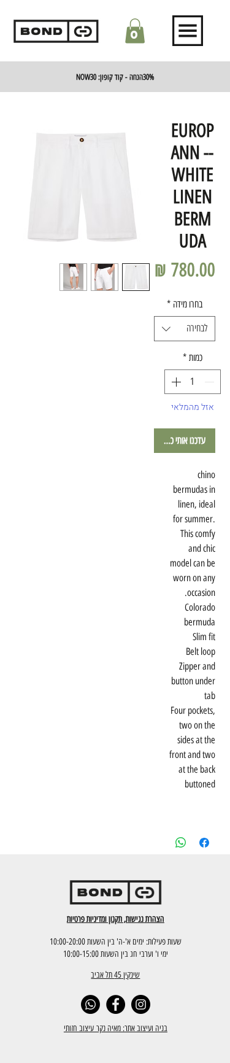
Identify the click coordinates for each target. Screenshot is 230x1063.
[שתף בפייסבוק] (204, 842)
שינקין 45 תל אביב (115, 974)
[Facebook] (115, 1004)
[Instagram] (140, 1004)
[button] (135, 31)
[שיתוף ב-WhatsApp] (181, 842)
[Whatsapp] (90, 1004)
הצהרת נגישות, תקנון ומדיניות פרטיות (115, 918)
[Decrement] (210, 381)
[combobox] (184, 328)
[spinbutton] (192, 381)
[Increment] (174, 381)
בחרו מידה (184, 304)
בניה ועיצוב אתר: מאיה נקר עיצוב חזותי (115, 1028)
